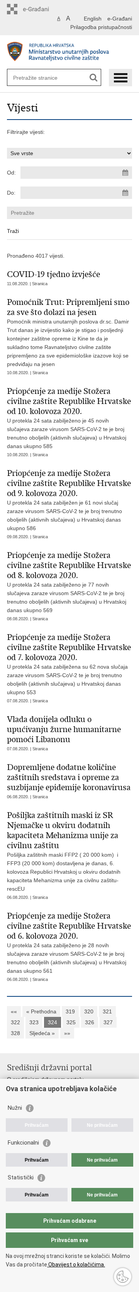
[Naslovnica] (69, 52)
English (93, 18)
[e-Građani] (40, 9)
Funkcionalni (23, 1142)
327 (108, 1022)
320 (88, 1011)
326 (89, 1022)
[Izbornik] (120, 77)
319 (70, 1011)
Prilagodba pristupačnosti (101, 27)
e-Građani (119, 18)
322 (15, 1022)
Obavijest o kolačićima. (76, 1264)
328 (15, 1033)
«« (14, 1011)
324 (52, 1022)
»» (67, 1033)
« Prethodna (41, 1011)
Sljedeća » (42, 1033)
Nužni (15, 1107)
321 (107, 1011)
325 (71, 1022)
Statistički (21, 1177)
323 (34, 1022)
